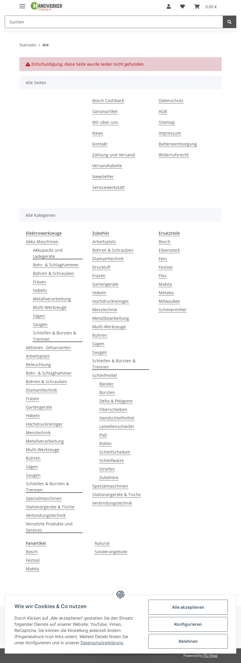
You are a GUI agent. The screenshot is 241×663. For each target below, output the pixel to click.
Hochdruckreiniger (44, 424)
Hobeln (40, 290)
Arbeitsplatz (38, 356)
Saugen (40, 324)
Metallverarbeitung (52, 299)
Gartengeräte (39, 407)
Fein (163, 258)
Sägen (39, 316)
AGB (163, 111)
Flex (162, 275)
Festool (166, 267)
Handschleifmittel (116, 418)
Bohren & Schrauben (53, 273)
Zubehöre (108, 477)
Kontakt (99, 144)
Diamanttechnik (41, 390)
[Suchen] (229, 22)
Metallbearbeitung (110, 318)
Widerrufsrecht (174, 155)
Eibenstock (169, 250)
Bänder (106, 384)
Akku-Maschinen (42, 241)
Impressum (170, 133)
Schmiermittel (172, 309)
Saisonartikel (105, 111)
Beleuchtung (38, 364)
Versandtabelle (107, 165)
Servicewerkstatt (108, 187)
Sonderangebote (111, 551)
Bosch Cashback (108, 100)
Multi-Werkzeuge (49, 307)
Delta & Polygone (116, 401)
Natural (102, 543)
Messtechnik (38, 432)
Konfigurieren (188, 624)
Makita (165, 284)
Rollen (105, 443)
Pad (103, 435)
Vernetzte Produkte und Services (49, 527)
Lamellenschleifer (116, 426)
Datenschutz (171, 100)
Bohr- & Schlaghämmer (56, 265)
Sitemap (167, 122)
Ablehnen (188, 641)
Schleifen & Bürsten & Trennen (54, 336)
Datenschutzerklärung (102, 642)
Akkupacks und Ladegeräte (48, 253)
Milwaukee (169, 301)
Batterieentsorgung (178, 144)
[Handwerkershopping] (46, 6)
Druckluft (101, 267)
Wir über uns (105, 122)
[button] (168, 6)
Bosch (164, 241)
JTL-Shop (210, 655)
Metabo (166, 292)
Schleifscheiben (114, 452)
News (97, 133)
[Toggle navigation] (22, 3)
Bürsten (107, 392)
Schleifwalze (111, 460)
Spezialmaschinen (44, 498)
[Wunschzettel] (182, 6)
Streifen (107, 469)
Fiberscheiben (113, 409)
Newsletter (103, 176)
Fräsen (39, 282)
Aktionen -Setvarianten (48, 347)
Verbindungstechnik (46, 515)
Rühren (33, 458)
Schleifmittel (104, 375)
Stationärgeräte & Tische (50, 507)
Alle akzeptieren (188, 607)
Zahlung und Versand (113, 155)
